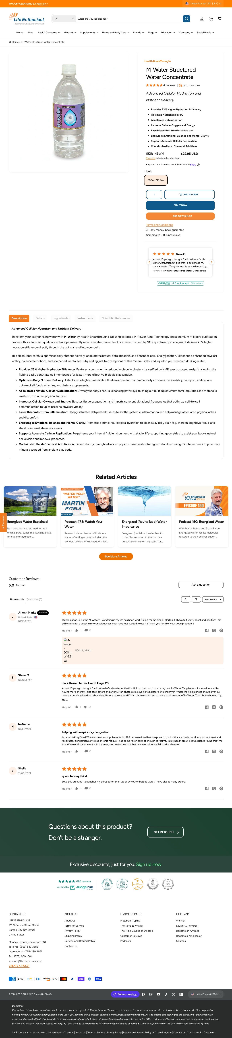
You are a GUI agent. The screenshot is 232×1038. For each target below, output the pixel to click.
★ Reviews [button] (3, 522)
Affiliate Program (162, 1032)
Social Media (204, 32)
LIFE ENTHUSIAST (24, 994)
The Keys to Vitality (131, 925)
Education (166, 32)
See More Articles (116, 556)
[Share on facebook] (207, 631)
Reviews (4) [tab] (17, 599)
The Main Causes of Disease (136, 930)
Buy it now (180, 205)
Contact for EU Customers (201, 1032)
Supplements (87, 32)
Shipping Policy (73, 935)
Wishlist (180, 920)
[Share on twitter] (214, 631)
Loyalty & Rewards (187, 925)
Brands (137, 32)
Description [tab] (19, 318)
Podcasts (125, 941)
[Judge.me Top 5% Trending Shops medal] (168, 884)
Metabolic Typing (130, 920)
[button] (219, 18)
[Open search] (185, 599)
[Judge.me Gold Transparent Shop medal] (137, 884)
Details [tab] (40, 318)
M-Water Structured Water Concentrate (43, 41)
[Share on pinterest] (221, 631)
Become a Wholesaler (188, 935)
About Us (70, 920)
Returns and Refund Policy (80, 941)
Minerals (68, 32)
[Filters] (196, 599)
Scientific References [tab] (116, 318)
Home (15, 41)
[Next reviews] (211, 262)
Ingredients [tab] (61, 318)
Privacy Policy (72, 930)
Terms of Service (74, 925)
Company (184, 32)
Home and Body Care (114, 32)
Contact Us (71, 946)
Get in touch (164, 832)
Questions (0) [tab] (34, 599)
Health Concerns (47, 32)
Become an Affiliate (187, 930)
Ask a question (201, 584)
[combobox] (134, 18)
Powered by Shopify (43, 994)
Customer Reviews (131, 935)
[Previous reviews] (149, 262)
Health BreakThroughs (157, 61)
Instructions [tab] (85, 318)
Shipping (150, 158)
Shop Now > (41, 3)
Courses (181, 941)
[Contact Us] (210, 18)
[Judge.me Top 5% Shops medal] (153, 884)
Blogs (151, 32)
